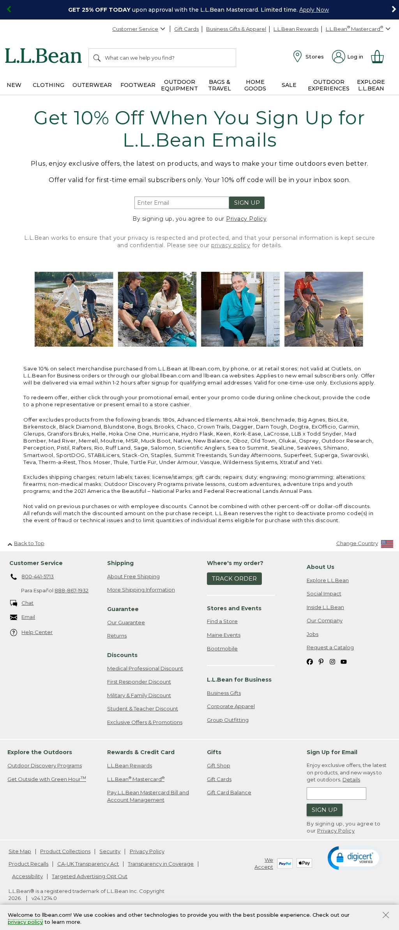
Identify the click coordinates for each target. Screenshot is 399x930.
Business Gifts (224, 693)
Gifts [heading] (214, 752)
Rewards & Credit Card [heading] (141, 752)
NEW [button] (14, 85)
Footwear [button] (137, 85)
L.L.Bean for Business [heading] (239, 679)
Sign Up (247, 202)
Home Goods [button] (255, 85)
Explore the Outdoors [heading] (39, 752)
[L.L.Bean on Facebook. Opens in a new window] (310, 661)
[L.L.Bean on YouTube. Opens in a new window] (344, 661)
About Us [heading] (320, 566)
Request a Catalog (330, 647)
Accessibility (27, 876)
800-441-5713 (37, 576)
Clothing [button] (48, 85)
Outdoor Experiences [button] (329, 85)
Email (28, 617)
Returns (117, 635)
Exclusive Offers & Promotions (144, 722)
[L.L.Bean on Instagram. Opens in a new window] (332, 661)
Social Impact (324, 593)
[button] (354, 857)
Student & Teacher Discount (142, 708)
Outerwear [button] (92, 85)
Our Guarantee (126, 622)
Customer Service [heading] (36, 563)
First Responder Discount (139, 681)
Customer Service (135, 29)
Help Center (37, 632)
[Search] (97, 57)
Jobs (312, 634)
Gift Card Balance (229, 792)
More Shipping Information (141, 589)
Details (351, 779)
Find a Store (222, 621)
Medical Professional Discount (145, 668)
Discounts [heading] (122, 655)
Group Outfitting (228, 720)
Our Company (325, 620)
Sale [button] (289, 85)
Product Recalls (28, 864)
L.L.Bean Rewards (296, 29)
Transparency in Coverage (161, 864)
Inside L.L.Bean (325, 607)
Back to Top (29, 543)
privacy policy (230, 245)
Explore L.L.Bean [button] (371, 85)
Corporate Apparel (231, 706)
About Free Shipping (133, 576)
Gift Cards (186, 29)
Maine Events (223, 635)
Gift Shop (218, 765)
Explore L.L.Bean (328, 580)
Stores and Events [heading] (234, 608)
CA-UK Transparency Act (88, 864)
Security (109, 851)
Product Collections (65, 851)
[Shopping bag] (380, 56)
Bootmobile (222, 648)
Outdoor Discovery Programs (44, 765)
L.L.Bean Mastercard (135, 779)
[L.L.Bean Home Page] (45, 57)
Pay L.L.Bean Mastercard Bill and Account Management (148, 796)
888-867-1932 (71, 590)
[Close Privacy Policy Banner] (385, 915)
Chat (27, 603)
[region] (199, 9)
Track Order (234, 578)
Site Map (20, 851)
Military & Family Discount (139, 695)
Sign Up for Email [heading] (332, 752)
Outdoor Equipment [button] (179, 85)
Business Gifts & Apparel (236, 29)
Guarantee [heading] (123, 609)
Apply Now (314, 9)
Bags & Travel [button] (219, 85)
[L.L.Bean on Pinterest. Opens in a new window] (321, 661)
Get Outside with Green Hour (46, 779)
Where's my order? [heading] (235, 563)
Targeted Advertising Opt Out (89, 876)
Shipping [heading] (120, 563)
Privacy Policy (246, 218)
